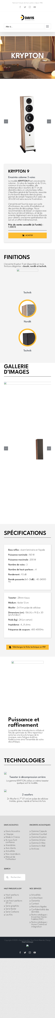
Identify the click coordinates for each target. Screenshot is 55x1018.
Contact (35, 904)
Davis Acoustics (13, 831)
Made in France (13, 837)
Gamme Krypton (39, 837)
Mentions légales (39, 906)
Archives (35, 849)
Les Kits (9, 915)
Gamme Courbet (39, 834)
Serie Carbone (12, 912)
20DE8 (9, 898)
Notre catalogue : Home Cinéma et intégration (39, 924)
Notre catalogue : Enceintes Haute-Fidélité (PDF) (39, 917)
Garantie (35, 901)
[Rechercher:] (14, 877)
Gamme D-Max (38, 843)
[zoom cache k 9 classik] (40, 438)
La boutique (36, 898)
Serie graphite (12, 906)
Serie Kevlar (11, 909)
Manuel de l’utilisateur (11, 858)
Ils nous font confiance (11, 841)
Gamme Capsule (39, 831)
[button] (6, 121)
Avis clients (11, 848)
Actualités (10, 851)
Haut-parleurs (12, 895)
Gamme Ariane (38, 840)
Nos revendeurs (13, 854)
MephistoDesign (27, 942)
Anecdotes (10, 845)
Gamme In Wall (38, 846)
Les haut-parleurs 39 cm (14, 902)
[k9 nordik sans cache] (27, 89)
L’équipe (9, 834)
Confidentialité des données (40, 910)
